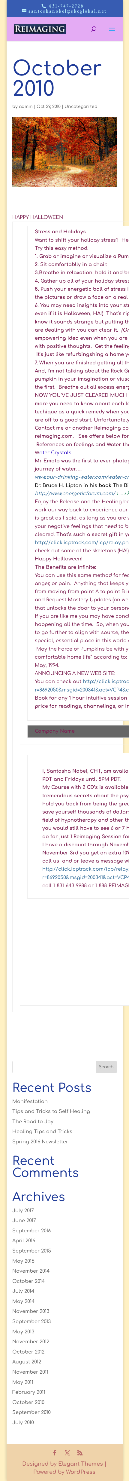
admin (26, 106)
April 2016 (23, 1240)
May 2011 (22, 1382)
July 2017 (23, 1210)
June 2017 (24, 1220)
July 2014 (23, 1291)
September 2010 (31, 1412)
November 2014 (31, 1271)
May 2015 (23, 1261)
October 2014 (28, 1281)
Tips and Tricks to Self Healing (51, 1111)
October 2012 (28, 1352)
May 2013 (23, 1332)
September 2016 (31, 1231)
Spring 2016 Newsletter (40, 1142)
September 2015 (31, 1251)
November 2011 (30, 1372)
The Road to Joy (32, 1121)
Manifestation (30, 1101)
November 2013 (30, 1311)
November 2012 (30, 1342)
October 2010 (28, 1402)
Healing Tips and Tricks (42, 1131)
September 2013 (31, 1321)
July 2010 (23, 1422)
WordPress (80, 1472)
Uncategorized (81, 106)
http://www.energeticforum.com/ (75, 493)
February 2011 (28, 1392)
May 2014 (23, 1301)
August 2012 (26, 1362)
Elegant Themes (80, 1464)
